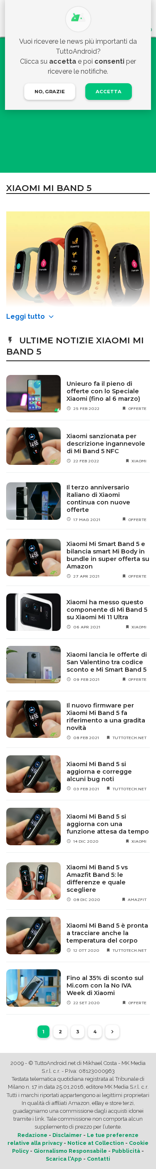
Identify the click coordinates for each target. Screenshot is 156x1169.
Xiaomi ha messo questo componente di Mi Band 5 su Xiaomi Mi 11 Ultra (107, 609)
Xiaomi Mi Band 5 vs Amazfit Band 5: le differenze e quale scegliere (97, 879)
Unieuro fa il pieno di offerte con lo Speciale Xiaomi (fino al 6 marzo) (103, 391)
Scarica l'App (64, 1159)
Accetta (108, 91)
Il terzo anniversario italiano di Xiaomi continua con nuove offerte (98, 499)
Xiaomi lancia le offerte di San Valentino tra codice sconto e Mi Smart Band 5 (107, 662)
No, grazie (50, 91)
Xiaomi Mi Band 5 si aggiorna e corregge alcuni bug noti (99, 771)
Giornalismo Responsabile (70, 1151)
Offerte (137, 408)
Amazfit (137, 899)
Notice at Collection (95, 1143)
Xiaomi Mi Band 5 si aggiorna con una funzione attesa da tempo (108, 824)
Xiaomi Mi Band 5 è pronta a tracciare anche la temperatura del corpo (107, 933)
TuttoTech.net (129, 737)
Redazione (32, 1135)
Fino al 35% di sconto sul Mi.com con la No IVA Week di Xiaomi (105, 985)
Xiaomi (138, 460)
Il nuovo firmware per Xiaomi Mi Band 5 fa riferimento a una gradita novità (106, 717)
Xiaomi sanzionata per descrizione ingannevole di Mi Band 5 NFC (106, 443)
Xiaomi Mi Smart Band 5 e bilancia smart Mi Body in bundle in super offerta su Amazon (108, 555)
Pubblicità (126, 1151)
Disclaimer (67, 1135)
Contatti (98, 1159)
